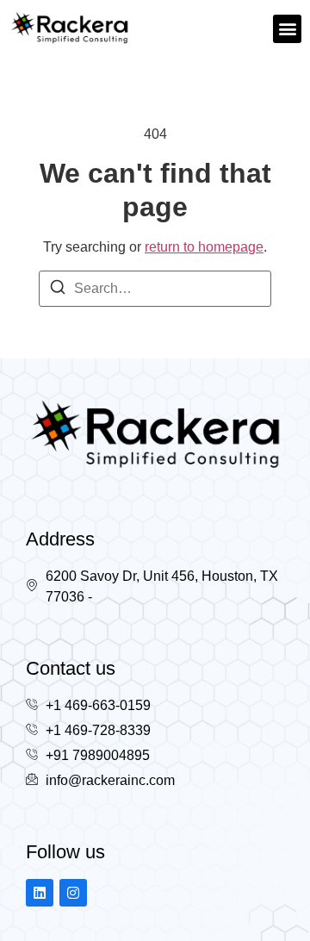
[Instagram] (73, 893)
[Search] (57, 289)
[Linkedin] (39, 893)
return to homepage (204, 247)
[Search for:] (155, 289)
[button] (287, 29)
